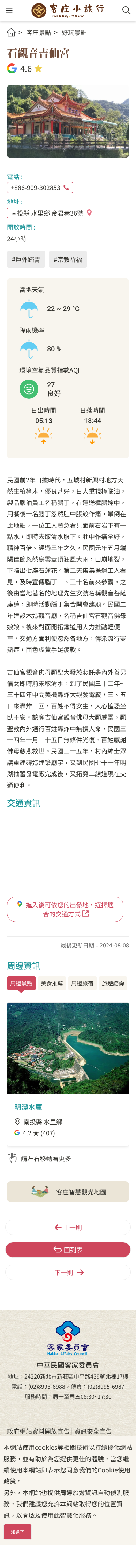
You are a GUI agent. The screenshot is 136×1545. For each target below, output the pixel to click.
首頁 (11, 32)
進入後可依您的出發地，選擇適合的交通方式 (70, 909)
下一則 (63, 1272)
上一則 (72, 1227)
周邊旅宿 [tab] (82, 983)
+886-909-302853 (35, 187)
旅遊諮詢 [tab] (113, 983)
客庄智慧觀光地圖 (81, 1191)
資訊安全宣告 (93, 1430)
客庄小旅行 (67, 10)
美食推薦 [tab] (52, 983)
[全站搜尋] (127, 10)
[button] (9, 11)
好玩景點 (74, 32)
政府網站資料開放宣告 (38, 1430)
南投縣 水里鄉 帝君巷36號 (47, 212)
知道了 (17, 1532)
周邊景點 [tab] (21, 983)
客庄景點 (38, 32)
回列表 (73, 1249)
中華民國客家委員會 (68, 1338)
